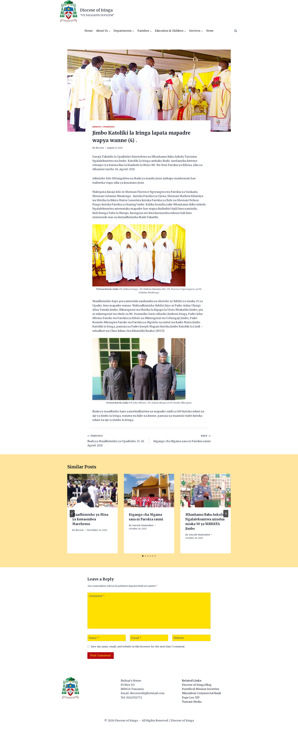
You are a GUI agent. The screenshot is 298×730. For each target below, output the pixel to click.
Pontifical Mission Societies (200, 689)
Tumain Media (191, 701)
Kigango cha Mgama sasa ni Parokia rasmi (182, 439)
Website (179, 638)
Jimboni (96, 127)
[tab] (143, 556)
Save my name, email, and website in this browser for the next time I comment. (138, 646)
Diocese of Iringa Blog (196, 685)
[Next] (225, 513)
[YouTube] (217, 12)
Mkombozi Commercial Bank (201, 693)
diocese (100, 148)
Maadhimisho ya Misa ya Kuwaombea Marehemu (90, 519)
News (209, 30)
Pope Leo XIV (191, 697)
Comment (97, 596)
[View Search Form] (235, 31)
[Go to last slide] (72, 513)
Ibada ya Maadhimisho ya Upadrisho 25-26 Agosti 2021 (115, 441)
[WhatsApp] (235, 12)
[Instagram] (229, 12)
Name (94, 638)
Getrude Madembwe (143, 525)
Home (89, 30)
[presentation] (92, 490)
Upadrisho (109, 127)
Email (136, 638)
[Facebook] (223, 12)
